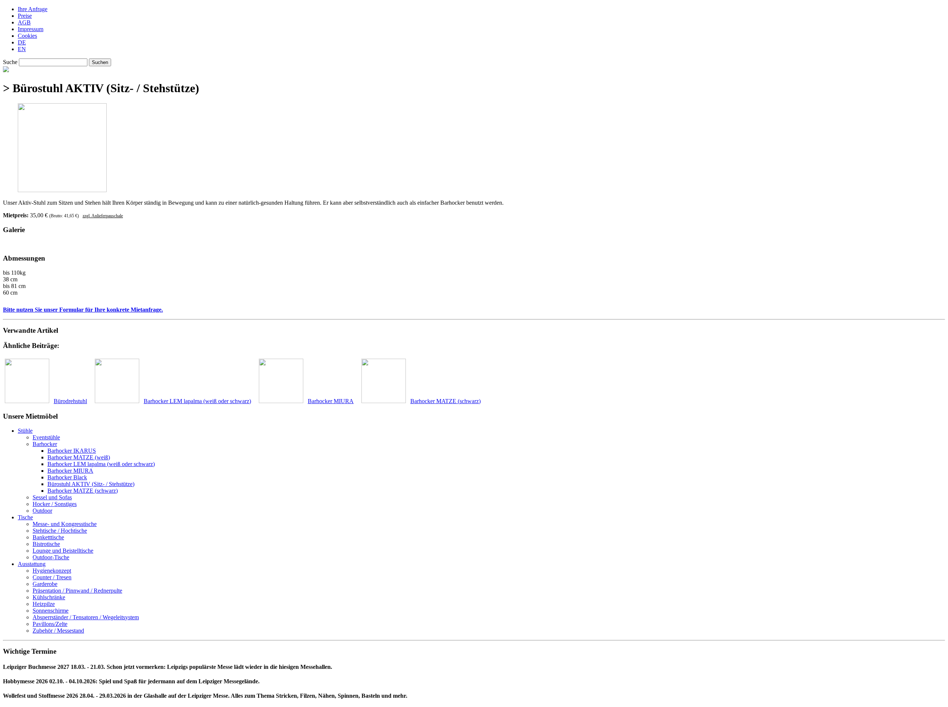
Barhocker (45, 444)
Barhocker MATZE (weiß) (78, 457)
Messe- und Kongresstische (65, 524)
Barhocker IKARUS (71, 451)
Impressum (30, 29)
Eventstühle (46, 437)
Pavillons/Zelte (50, 624)
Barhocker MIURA (70, 471)
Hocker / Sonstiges (55, 504)
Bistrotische (46, 544)
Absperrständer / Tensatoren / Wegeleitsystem (86, 617)
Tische (25, 517)
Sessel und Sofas (52, 497)
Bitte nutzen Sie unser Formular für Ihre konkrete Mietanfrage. (83, 309)
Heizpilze (44, 604)
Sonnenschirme (51, 610)
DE (22, 42)
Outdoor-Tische (51, 557)
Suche (10, 62)
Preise (25, 16)
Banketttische (48, 537)
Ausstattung (32, 564)
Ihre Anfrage (32, 9)
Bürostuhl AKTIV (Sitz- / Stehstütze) (90, 484)
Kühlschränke (49, 597)
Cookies (27, 36)
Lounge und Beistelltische (63, 550)
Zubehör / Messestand (58, 630)
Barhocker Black (67, 477)
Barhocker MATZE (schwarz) (82, 490)
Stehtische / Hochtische (60, 530)
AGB (24, 22)
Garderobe (45, 584)
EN (22, 49)
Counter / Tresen (52, 577)
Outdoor (42, 510)
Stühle (25, 431)
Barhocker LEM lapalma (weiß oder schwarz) (101, 464)
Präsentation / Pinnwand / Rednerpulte (77, 590)
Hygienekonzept (52, 570)
